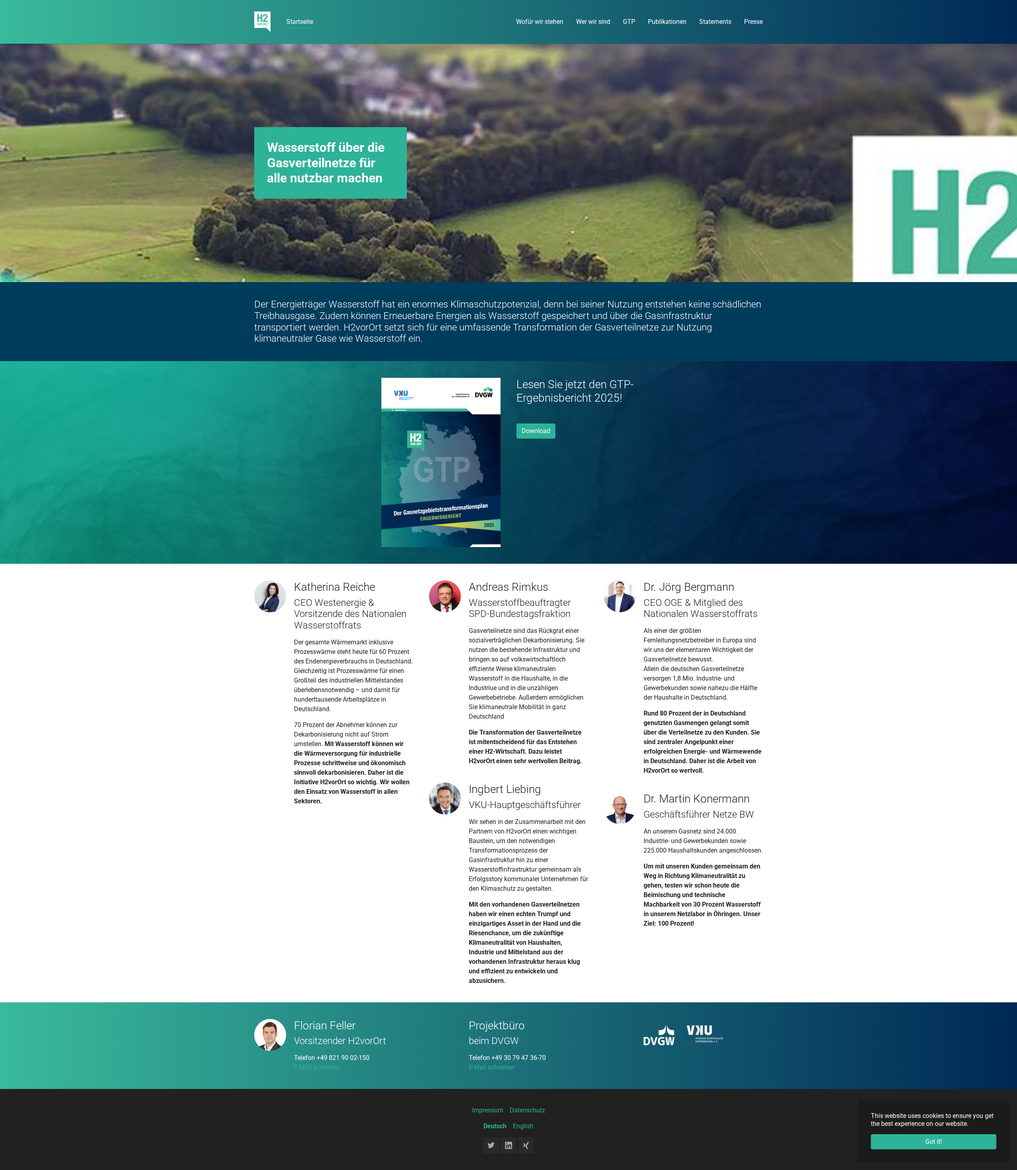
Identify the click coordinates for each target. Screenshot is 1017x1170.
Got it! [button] (933, 1141)
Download (536, 431)
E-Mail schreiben (317, 1067)
